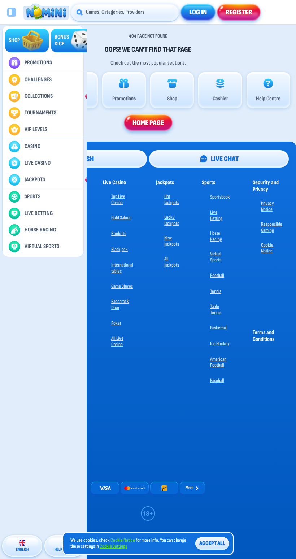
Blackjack (119, 249)
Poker (116, 323)
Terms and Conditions (263, 336)
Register (239, 12)
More (189, 487)
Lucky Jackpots (171, 220)
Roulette (118, 233)
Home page (148, 122)
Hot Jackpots (171, 199)
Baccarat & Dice (120, 304)
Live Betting (216, 215)
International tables (122, 268)
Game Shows (122, 286)
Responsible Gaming (271, 227)
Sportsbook (220, 197)
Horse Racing (216, 236)
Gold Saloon (121, 217)
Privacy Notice (267, 206)
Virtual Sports (215, 257)
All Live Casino (117, 341)
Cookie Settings (113, 546)
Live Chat (225, 159)
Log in (198, 12)
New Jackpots (171, 241)
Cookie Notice (267, 248)
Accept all (212, 543)
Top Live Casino (118, 199)
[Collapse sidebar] (11, 12)
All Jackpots (171, 262)
